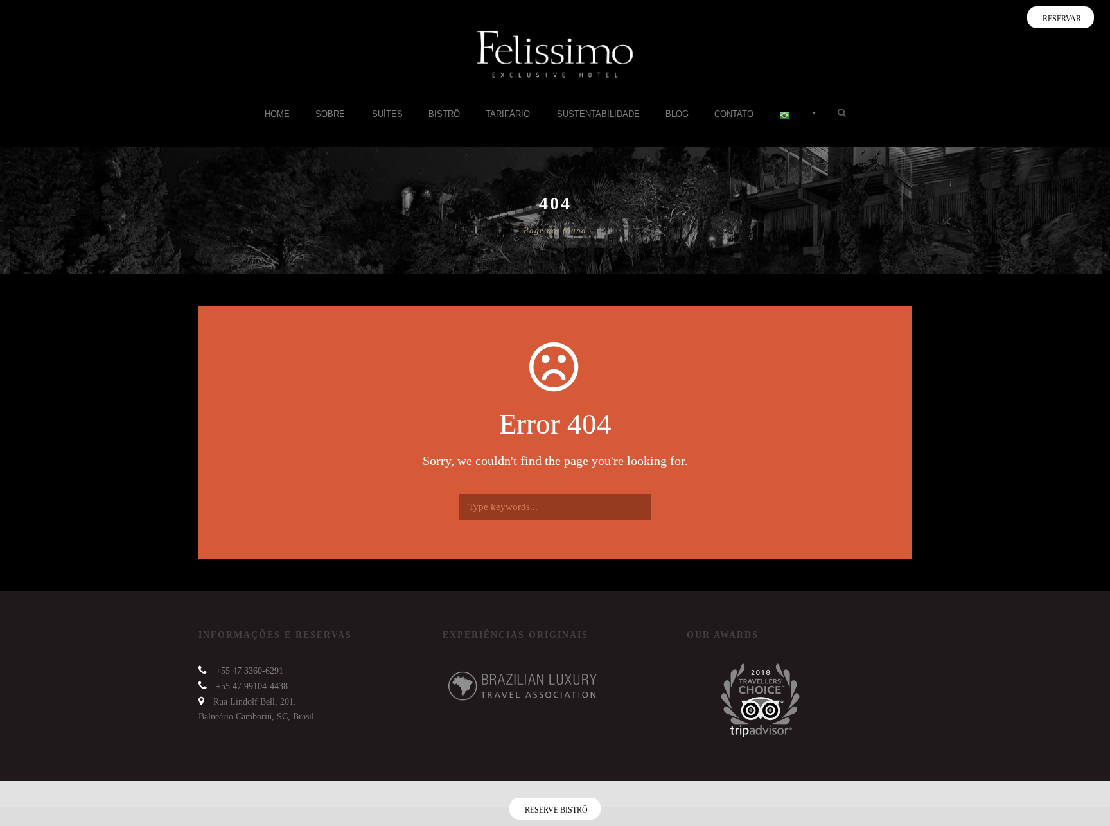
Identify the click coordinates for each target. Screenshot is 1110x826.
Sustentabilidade (598, 114)
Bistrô (444, 114)
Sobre (330, 114)
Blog (677, 114)
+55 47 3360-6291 (249, 671)
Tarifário (508, 114)
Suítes (387, 114)
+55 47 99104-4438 (252, 686)
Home (277, 114)
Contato (733, 114)
